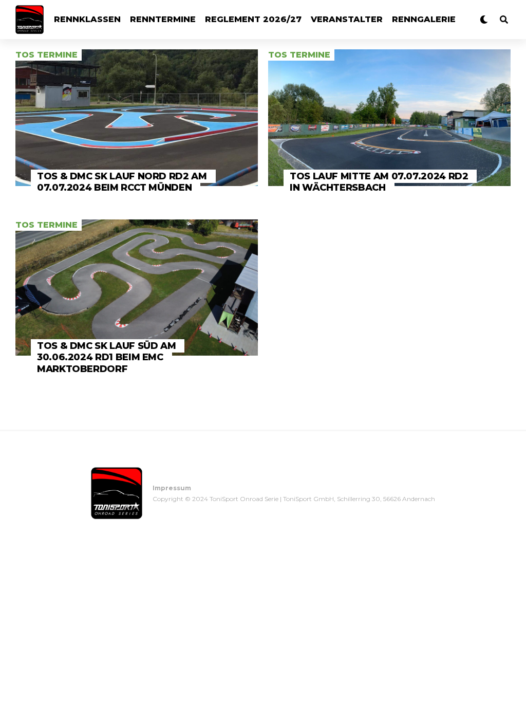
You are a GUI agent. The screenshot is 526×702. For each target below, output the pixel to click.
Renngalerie (424, 19)
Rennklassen (87, 19)
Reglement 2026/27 (253, 19)
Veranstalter (347, 19)
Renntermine (163, 19)
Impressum (172, 488)
